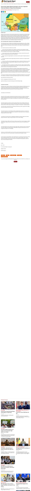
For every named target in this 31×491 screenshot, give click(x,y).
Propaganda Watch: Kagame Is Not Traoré (22, 484)
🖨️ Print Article (17, 9)
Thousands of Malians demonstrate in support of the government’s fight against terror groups (7, 431)
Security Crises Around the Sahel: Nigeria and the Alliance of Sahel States (8, 412)
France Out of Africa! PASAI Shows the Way (22, 413)
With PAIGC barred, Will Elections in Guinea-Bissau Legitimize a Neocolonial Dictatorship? (7, 467)
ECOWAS (19, 155)
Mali (7, 155)
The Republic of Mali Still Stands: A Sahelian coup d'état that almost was (7, 448)
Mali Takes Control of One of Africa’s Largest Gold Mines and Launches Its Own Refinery (8, 485)
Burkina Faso (13, 155)
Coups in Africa (4, 156)
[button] (15, 23)
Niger (3, 155)
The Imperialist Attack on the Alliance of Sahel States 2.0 (23, 448)
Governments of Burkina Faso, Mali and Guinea (6, 9)
